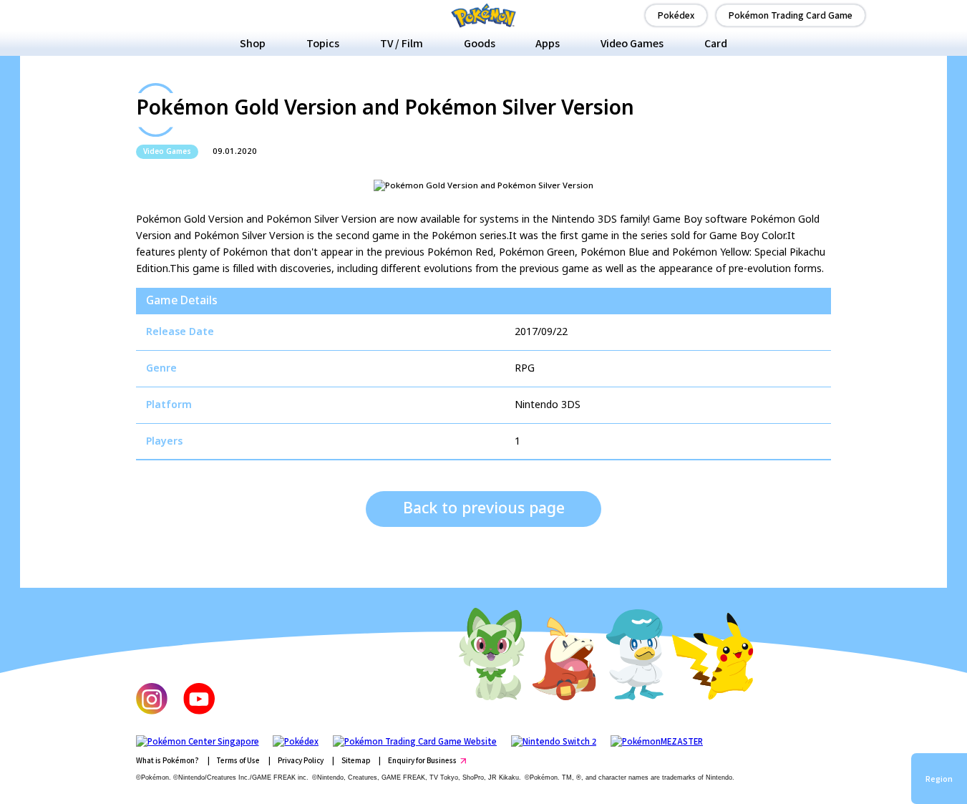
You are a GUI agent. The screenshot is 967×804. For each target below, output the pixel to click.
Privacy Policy (301, 760)
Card (715, 43)
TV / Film (401, 43)
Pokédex (676, 15)
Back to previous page (484, 508)
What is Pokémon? (167, 760)
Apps (547, 43)
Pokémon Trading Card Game (790, 15)
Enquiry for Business (422, 760)
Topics (322, 43)
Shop (253, 43)
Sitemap (355, 760)
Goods (479, 43)
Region (939, 778)
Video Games (632, 43)
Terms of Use (238, 760)
